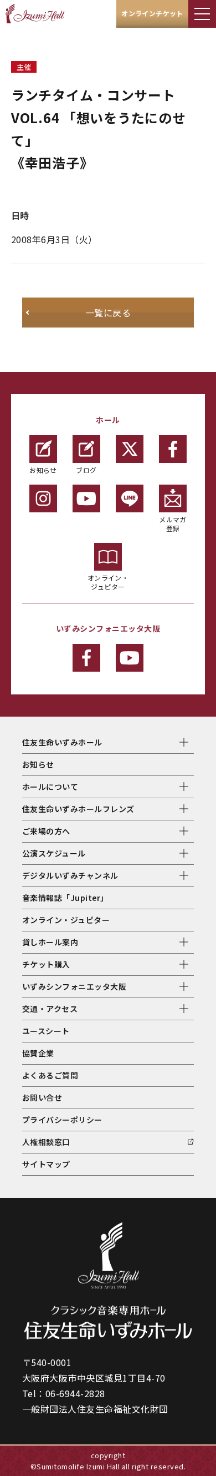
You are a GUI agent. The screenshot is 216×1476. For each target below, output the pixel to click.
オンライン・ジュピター (108, 582)
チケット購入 (46, 964)
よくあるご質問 (50, 1075)
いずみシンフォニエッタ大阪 (74, 986)
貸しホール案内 (50, 942)
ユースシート (46, 1030)
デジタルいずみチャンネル (70, 875)
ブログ (86, 470)
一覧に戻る (108, 312)
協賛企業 (38, 1053)
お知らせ (43, 470)
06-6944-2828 (75, 1393)
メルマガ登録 (173, 524)
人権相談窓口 (46, 1141)
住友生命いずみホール (62, 742)
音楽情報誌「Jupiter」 (65, 897)
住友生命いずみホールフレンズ (78, 808)
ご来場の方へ (46, 831)
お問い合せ (42, 1097)
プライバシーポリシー (62, 1119)
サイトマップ (46, 1164)
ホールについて (50, 786)
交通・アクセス (50, 1008)
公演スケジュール (54, 853)
